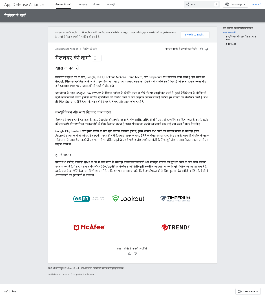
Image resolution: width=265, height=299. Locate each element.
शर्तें (6, 291)
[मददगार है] (201, 49)
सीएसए (96, 4)
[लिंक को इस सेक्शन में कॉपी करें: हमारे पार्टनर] (74, 155)
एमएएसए (82, 4)
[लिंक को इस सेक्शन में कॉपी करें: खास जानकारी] (82, 68)
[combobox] (202, 4)
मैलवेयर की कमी (63, 4)
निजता (14, 291)
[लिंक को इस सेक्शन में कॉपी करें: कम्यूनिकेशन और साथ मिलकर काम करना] (114, 112)
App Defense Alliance (24, 4)
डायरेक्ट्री (111, 4)
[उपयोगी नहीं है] (207, 49)
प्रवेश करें (256, 4)
